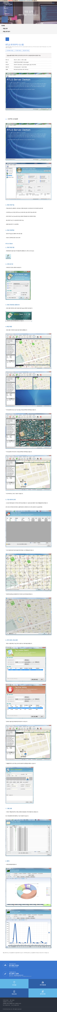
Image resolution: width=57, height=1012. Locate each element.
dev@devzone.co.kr (18, 975)
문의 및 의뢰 (42, 994)
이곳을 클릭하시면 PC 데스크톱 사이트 (25, 0)
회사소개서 (14, 994)
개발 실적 (5, 28)
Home (3, 25)
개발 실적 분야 (6, 31)
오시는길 (14, 985)
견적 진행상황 (43, 985)
